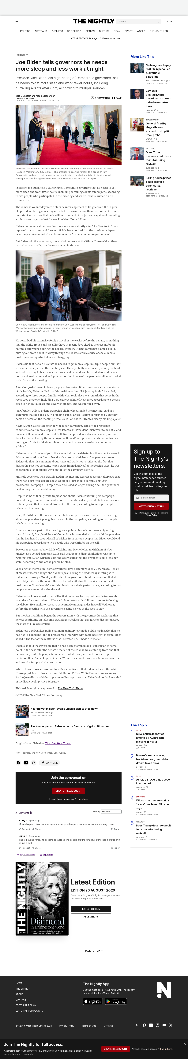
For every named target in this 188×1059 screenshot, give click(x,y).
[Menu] (17, 21)
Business (57, 31)
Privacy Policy (151, 515)
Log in (168, 21)
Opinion (90, 31)
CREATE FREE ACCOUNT (69, 790)
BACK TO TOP (92, 950)
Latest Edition (91, 909)
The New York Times (70, 688)
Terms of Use (89, 1025)
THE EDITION (23, 988)
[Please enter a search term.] (158, 21)
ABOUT (20, 994)
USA (33, 730)
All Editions (91, 916)
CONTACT (21, 999)
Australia (41, 31)
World (141, 31)
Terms (162, 513)
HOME (19, 983)
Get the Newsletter (151, 506)
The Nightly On (159, 31)
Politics (25, 31)
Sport (129, 31)
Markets (140, 787)
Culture (104, 31)
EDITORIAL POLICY (26, 1005)
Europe (139, 812)
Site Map (108, 1025)
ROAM (117, 31)
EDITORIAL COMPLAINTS (29, 1010)
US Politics (74, 31)
